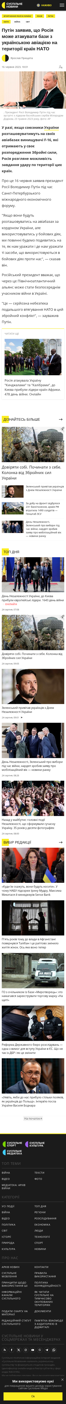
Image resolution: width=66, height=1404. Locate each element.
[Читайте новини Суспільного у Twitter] (18, 1350)
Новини (40, 1249)
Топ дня (40, 1206)
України (51, 127)
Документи (42, 1311)
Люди (38, 1230)
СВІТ (28, 21)
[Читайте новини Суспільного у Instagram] (26, 1350)
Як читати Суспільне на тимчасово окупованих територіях (44, 1298)
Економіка (42, 1224)
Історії (6, 1236)
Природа (8, 1242)
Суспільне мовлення (9, 1274)
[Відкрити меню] (63, 5)
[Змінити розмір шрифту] (60, 67)
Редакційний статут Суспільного (16, 1322)
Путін (50, 16)
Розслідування (45, 1218)
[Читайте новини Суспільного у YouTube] (33, 1350)
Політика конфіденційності (47, 1284)
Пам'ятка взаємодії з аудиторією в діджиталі (48, 1324)
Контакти (41, 1267)
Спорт (38, 1242)
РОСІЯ (39, 16)
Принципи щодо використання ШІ (15, 1284)
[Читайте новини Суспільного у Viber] (40, 1350)
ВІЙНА (17, 21)
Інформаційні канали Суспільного (12, 1295)
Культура (8, 1249)
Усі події (8, 1206)
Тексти (39, 1172)
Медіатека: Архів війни (14, 1186)
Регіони (40, 1212)
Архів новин (11, 1267)
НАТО (6, 21)
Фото (38, 1179)
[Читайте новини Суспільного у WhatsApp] (54, 1350)
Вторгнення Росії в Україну (17, 16)
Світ (5, 1230)
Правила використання (45, 1274)
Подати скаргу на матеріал (15, 1312)
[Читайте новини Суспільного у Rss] (4, 1350)
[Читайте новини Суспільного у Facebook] (11, 1350)
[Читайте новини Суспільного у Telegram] (47, 1350)
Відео (6, 1179)
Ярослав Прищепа (22, 58)
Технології (42, 1236)
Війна (6, 1172)
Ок (33, 1396)
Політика (8, 1224)
